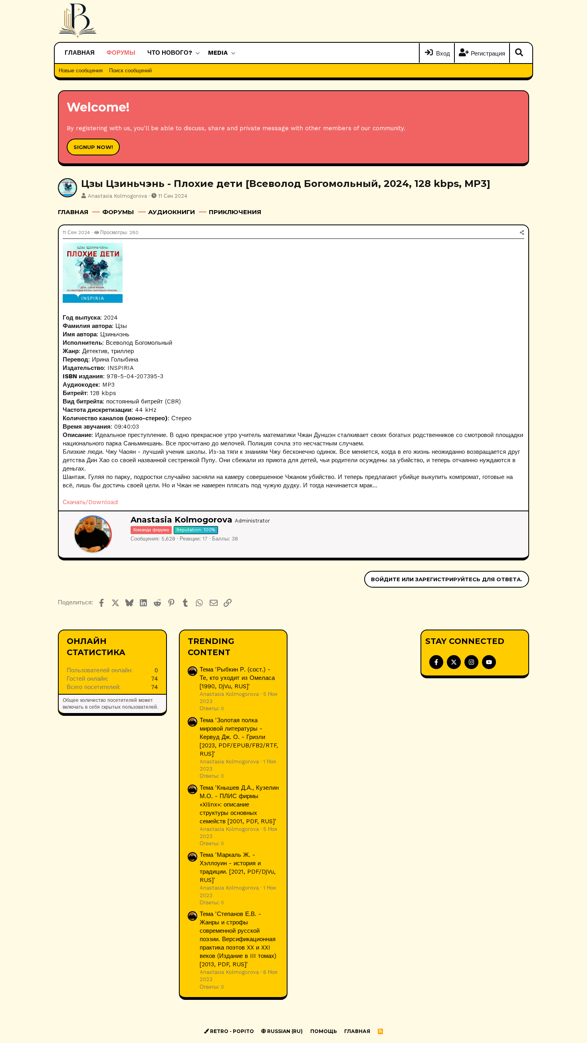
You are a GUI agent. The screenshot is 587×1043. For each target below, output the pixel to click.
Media (218, 52)
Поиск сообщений (130, 71)
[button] (197, 53)
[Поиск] (519, 53)
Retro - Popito (231, 1031)
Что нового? (169, 52)
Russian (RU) (284, 1031)
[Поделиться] (522, 232)
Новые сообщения (81, 71)
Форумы (121, 52)
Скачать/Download (90, 502)
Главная (80, 52)
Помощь (323, 1031)
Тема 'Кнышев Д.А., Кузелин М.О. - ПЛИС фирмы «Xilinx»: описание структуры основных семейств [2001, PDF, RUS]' (239, 804)
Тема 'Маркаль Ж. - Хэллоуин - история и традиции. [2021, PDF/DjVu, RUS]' (238, 867)
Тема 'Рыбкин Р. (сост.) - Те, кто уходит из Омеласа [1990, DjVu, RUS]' (237, 678)
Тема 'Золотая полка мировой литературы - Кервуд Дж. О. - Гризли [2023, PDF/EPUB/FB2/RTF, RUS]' (239, 737)
